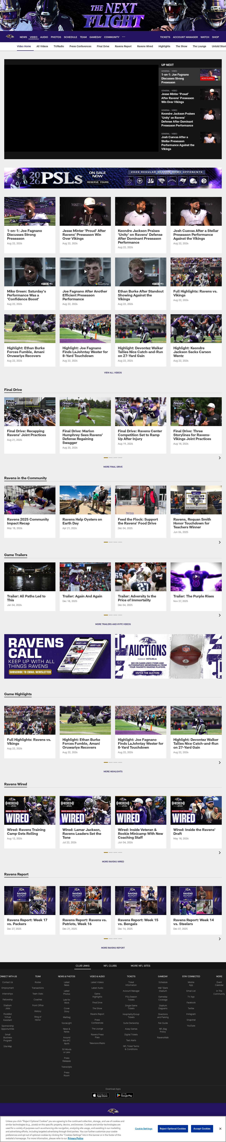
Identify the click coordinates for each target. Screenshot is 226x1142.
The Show (97, 1008)
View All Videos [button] (113, 372)
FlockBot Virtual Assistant (7, 1017)
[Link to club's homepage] (10, 36)
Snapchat (191, 1020)
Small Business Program (7, 1037)
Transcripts (66, 1067)
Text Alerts (131, 1040)
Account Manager (131, 991)
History (37, 1011)
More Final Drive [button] (113, 466)
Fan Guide (163, 1023)
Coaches (38, 999)
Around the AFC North (66, 1040)
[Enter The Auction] (168, 656)
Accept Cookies (202, 1128)
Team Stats (37, 993)
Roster (38, 982)
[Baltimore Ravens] (113, 1112)
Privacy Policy (75, 1138)
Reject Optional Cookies (173, 1128)
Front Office (37, 1005)
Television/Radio (97, 1043)
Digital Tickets (131, 1034)
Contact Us (7, 982)
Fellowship (8, 999)
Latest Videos (97, 982)
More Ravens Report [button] (113, 947)
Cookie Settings (143, 1128)
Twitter (191, 1008)
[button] (190, 77)
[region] (113, 1129)
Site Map (8, 1046)
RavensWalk (163, 1037)
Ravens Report (97, 1014)
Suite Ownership (131, 1023)
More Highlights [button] (113, 771)
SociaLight (67, 1023)
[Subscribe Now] (57, 656)
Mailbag (66, 1017)
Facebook (191, 1002)
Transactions (38, 988)
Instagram (191, 1014)
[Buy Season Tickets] (58, 178)
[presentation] (220, 458)
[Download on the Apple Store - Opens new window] (100, 1096)
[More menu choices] (123, 36)
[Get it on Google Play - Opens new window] (124, 1097)
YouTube (191, 1025)
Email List (191, 991)
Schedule (163, 982)
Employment (8, 988)
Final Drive (97, 1002)
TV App (191, 996)
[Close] (220, 1129)
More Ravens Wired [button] (113, 861)
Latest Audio (97, 988)
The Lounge (97, 1028)
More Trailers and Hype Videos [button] (113, 624)
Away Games (131, 1029)
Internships (7, 993)
